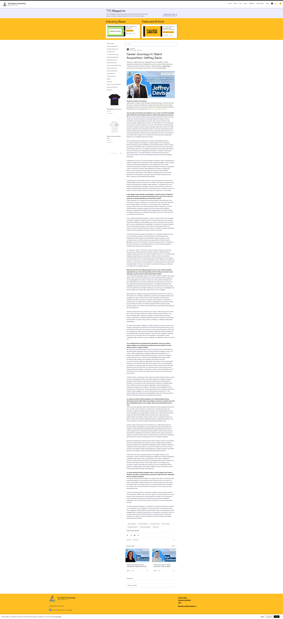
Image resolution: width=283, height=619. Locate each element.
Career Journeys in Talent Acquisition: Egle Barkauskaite (137, 565)
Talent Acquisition (132, 523)
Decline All (269, 616)
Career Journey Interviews (133, 530)
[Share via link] (138, 535)
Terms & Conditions (184, 600)
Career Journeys (166, 523)
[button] (280, 3)
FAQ (179, 602)
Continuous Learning (154, 523)
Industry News (129, 30)
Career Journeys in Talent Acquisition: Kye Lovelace (162, 565)
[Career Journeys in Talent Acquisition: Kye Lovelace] (164, 555)
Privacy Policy (182, 597)
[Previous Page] (108, 153)
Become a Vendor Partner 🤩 (187, 606)
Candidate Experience (133, 527)
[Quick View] (114, 99)
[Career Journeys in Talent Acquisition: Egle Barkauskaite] (137, 555)
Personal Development (145, 527)
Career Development (143, 523)
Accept (276, 616)
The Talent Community (168, 32)
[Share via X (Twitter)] (131, 535)
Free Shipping (110, 113)
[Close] (281, 616)
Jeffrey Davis (156, 527)
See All (173, 545)
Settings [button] (262, 616)
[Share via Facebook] (127, 535)
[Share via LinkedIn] (134, 535)
